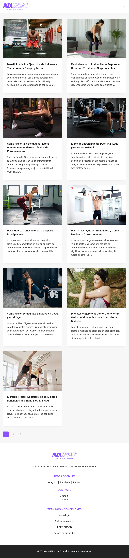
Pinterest (77, 482)
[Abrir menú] (123, 6)
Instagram (52, 482)
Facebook (65, 482)
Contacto (64, 499)
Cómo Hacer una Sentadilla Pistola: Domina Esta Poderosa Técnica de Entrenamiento (28, 147)
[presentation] (32, 38)
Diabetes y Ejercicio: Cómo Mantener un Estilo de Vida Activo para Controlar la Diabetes (95, 317)
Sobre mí (64, 496)
